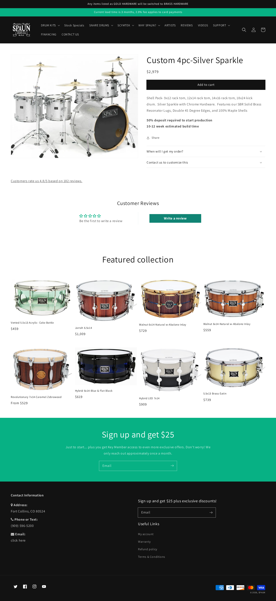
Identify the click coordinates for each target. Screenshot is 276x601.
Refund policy (147, 549)
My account (146, 534)
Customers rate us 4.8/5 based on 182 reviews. (46, 181)
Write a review (175, 218)
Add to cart (206, 85)
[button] (244, 30)
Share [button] (156, 138)
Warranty (144, 542)
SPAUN (262, 592)
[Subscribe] (172, 466)
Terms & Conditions (151, 557)
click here (18, 540)
